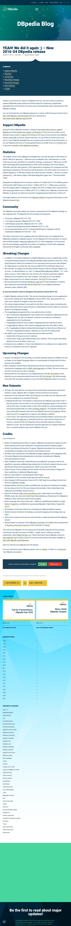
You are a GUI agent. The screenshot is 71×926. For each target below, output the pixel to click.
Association (7, 715)
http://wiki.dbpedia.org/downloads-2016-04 (18, 116)
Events (5, 764)
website (44, 549)
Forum (42, 2)
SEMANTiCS (6, 812)
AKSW (50, 523)
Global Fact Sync (9, 767)
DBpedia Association (37, 523)
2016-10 (5, 709)
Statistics (8, 74)
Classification (8, 721)
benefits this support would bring (28, 132)
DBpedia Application (9, 729)
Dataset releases (29, 55)
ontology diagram (39, 409)
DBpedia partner (8, 747)
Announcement (8, 712)
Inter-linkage (7, 778)
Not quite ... (56, 564)
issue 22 (45, 277)
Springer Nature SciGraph (12, 818)
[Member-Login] (67, 2)
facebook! (62, 549)
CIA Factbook (55, 411)
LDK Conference (8, 789)
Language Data (8, 787)
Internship (6, 781)
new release (42, 575)
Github (34, 2)
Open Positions (8, 801)
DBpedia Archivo (8, 732)
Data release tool (9, 724)
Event (5, 761)
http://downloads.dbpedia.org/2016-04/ (17, 118)
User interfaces (8, 829)
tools (5, 824)
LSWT (4, 792)
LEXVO (17, 411)
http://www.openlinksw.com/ (30, 493)
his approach (22, 419)
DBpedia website (38, 197)
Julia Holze (18, 55)
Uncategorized (8, 827)
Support (37, 55)
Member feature (8, 795)
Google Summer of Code (11, 769)
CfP (4, 718)
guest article (7, 775)
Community (9, 77)
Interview (6, 784)
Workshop (6, 832)
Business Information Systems (18, 525)
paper (5, 804)
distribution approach (35, 282)
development (7, 758)
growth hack (7, 772)
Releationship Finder (10, 809)
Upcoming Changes (12, 83)
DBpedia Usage (7, 755)
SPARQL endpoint (8, 815)
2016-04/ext (35, 395)
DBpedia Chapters (9, 735)
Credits (7, 89)
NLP (4, 798)
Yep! (43, 564)
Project (5, 807)
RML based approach (36, 368)
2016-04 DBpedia (34, 575)
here (18, 200)
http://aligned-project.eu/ (22, 535)
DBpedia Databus (8, 738)
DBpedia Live (7, 744)
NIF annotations (53, 374)
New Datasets (10, 86)
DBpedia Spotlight (9, 752)
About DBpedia (54, 2)
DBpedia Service (8, 749)
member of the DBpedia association (25, 145)
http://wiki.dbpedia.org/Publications (16, 540)
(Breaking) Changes (12, 80)
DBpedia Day (7, 741)
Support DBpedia (11, 71)
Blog (46, 2)
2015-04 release (45, 376)
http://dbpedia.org (9, 538)
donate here (62, 143)
